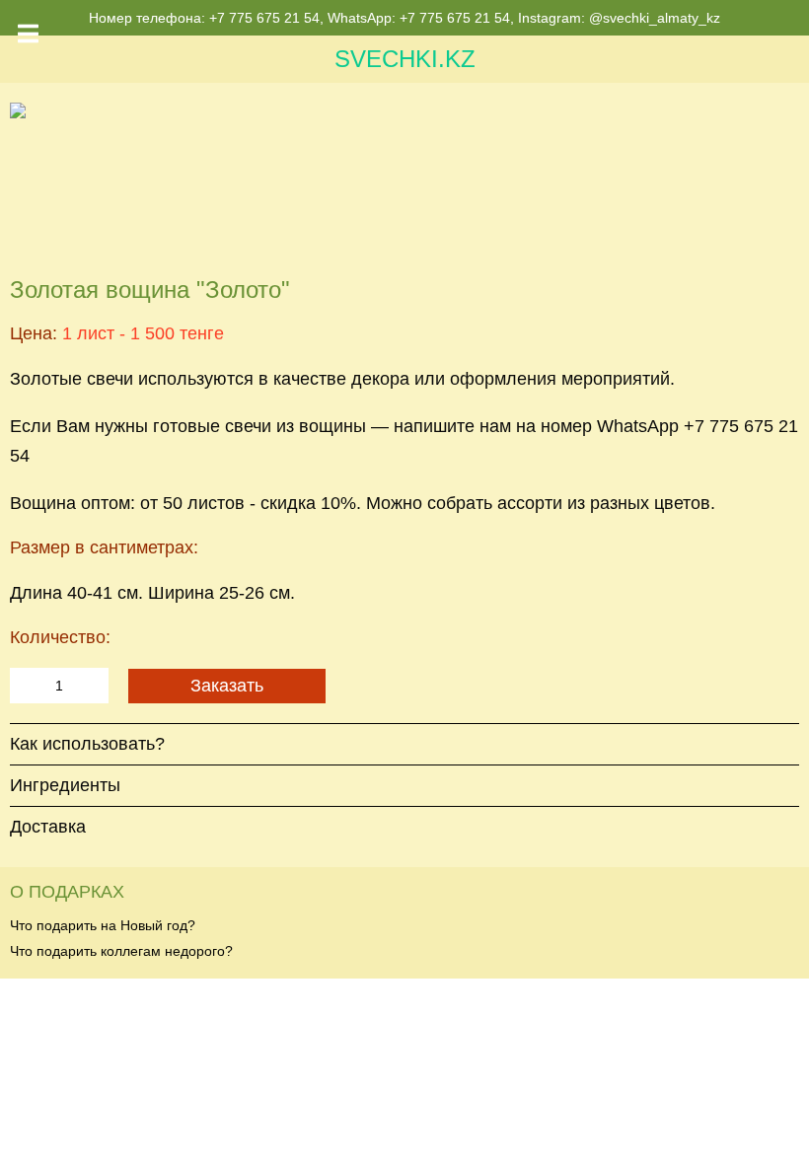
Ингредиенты (65, 785)
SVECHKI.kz (405, 58)
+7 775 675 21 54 (264, 18)
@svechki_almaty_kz (654, 18)
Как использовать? (87, 744)
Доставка (48, 827)
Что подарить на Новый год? (102, 925)
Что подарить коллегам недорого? (121, 951)
